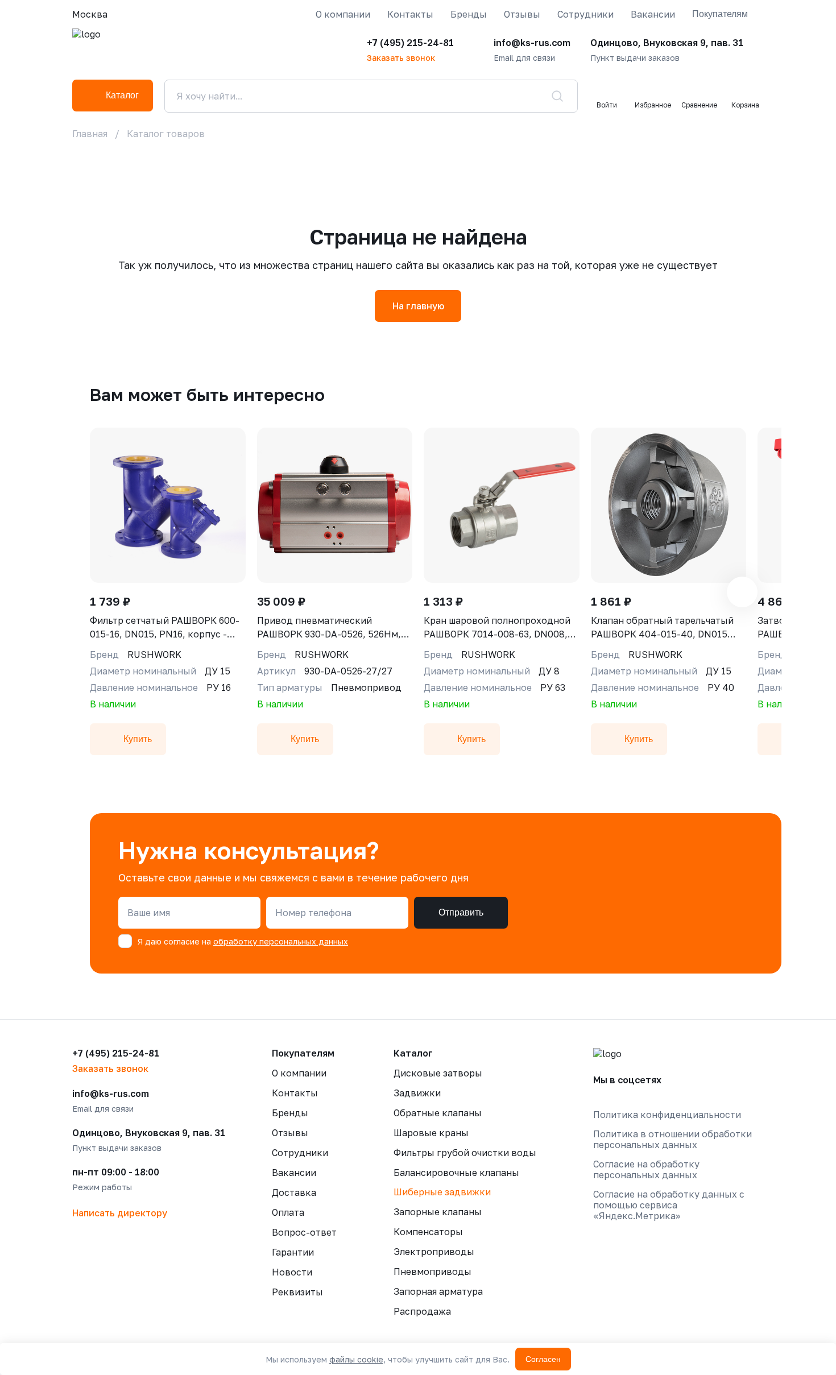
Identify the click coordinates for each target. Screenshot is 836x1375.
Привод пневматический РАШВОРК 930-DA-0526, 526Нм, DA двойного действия (329, 628)
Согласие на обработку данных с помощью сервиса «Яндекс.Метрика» (668, 1205)
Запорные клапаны (438, 1211)
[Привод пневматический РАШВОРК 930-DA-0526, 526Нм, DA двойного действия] (335, 505)
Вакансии (653, 14)
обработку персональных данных (280, 941)
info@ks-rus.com (532, 42)
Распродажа (422, 1311)
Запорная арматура (438, 1291)
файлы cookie (356, 1359)
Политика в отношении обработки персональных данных (672, 1139)
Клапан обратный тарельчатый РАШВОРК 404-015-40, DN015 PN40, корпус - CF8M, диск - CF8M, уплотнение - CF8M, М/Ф (662, 628)
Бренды (468, 14)
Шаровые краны (431, 1132)
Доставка (294, 1192)
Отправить (460, 912)
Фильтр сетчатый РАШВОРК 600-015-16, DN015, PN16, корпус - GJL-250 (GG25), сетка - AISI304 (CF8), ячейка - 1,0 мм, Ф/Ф (164, 628)
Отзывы (522, 14)
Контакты (410, 14)
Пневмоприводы (432, 1271)
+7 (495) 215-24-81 (410, 42)
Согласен (543, 1359)
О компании (343, 14)
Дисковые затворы (438, 1073)
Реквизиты (297, 1292)
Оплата (288, 1212)
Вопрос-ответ (304, 1232)
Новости (292, 1272)
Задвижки (417, 1093)
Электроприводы (434, 1251)
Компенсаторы (428, 1231)
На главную (418, 306)
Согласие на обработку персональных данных (646, 1170)
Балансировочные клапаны (456, 1172)
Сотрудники (585, 14)
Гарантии (293, 1252)
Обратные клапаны (438, 1113)
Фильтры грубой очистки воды (465, 1152)
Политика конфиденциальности (667, 1114)
